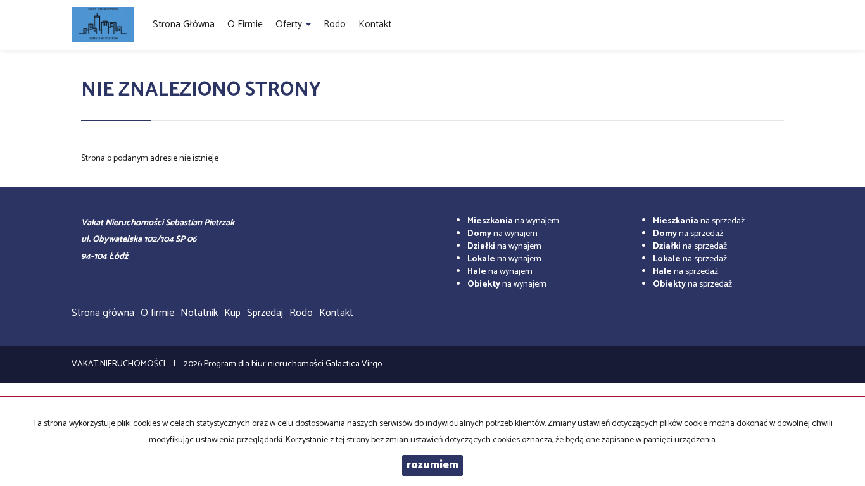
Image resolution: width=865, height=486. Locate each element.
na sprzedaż (699, 221)
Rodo (335, 24)
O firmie (245, 24)
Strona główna (184, 24)
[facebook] (788, 25)
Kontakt (374, 24)
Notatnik (199, 312)
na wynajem (513, 221)
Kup (232, 312)
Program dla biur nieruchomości (264, 364)
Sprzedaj (265, 312)
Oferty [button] (290, 24)
